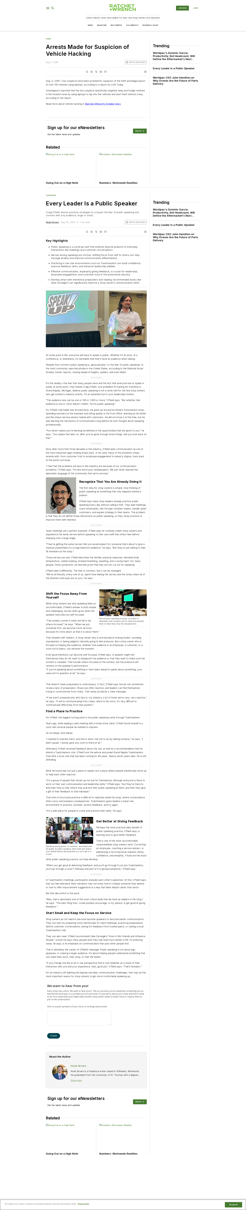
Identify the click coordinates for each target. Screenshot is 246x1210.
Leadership (51, 195)
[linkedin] (91, 71)
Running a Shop (150, 25)
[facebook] (87, 71)
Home (48, 39)
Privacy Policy (83, 1204)
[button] (48, 8)
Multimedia (116, 25)
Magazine (102, 25)
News (90, 25)
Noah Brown (52, 222)
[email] (105, 71)
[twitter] (96, 71)
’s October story (103, 104)
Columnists (132, 25)
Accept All (233, 1205)
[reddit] (101, 71)
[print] (145, 71)
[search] (53, 8)
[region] (123, 1204)
